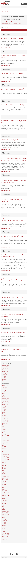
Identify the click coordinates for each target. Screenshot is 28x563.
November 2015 (5, 439)
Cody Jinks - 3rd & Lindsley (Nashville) (12, 73)
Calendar (5, 11)
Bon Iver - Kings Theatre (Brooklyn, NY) (12, 280)
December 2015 (5, 440)
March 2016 (4, 445)
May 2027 (4, 377)
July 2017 (4, 470)
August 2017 (4, 472)
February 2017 (5, 462)
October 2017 (5, 475)
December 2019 (5, 515)
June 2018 (4, 487)
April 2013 (4, 390)
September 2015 (5, 435)
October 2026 (5, 366)
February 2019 (5, 500)
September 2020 (5, 530)
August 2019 (4, 509)
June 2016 (4, 450)
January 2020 (5, 517)
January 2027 (5, 371)
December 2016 (5, 459)
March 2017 (4, 464)
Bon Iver (2, 198)
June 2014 (4, 412)
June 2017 (4, 468)
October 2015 (5, 437)
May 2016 (4, 448)
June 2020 (4, 525)
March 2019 (4, 501)
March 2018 (4, 482)
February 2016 (5, 443)
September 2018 (5, 492)
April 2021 (4, 541)
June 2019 (4, 506)
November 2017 (5, 476)
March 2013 (4, 388)
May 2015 (4, 429)
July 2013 (4, 395)
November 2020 (5, 533)
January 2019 (5, 498)
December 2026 (5, 369)
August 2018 (4, 490)
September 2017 (5, 473)
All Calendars (4, 30)
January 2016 (5, 442)
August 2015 (4, 434)
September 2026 (5, 365)
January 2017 (5, 461)
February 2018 (5, 481)
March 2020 (4, 520)
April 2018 (4, 484)
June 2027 (4, 379)
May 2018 (4, 486)
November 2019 (5, 514)
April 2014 (4, 409)
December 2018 (5, 497)
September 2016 (5, 454)
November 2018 (5, 495)
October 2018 (5, 493)
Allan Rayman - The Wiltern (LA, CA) (12, 38)
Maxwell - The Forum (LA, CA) (10, 140)
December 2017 (5, 478)
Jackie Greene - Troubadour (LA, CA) (12, 236)
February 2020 (5, 519)
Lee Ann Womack (4, 179)
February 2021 (5, 537)
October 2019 (5, 512)
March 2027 (4, 374)
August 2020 (4, 528)
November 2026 (5, 368)
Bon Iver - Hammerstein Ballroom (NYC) (13, 220)
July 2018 (4, 489)
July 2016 (4, 451)
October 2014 (5, 418)
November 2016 (5, 457)
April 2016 (4, 446)
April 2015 (4, 428)
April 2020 (4, 522)
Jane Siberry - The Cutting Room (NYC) (13, 332)
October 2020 (5, 531)
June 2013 (4, 393)
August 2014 (4, 415)
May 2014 (4, 410)
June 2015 (4, 431)
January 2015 (5, 423)
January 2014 (5, 404)
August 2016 (4, 453)
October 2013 (5, 399)
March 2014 (4, 407)
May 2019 (4, 504)
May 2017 (4, 467)
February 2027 (5, 373)
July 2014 (4, 413)
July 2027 (4, 380)
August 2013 (4, 396)
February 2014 (5, 406)
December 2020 (5, 534)
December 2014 (5, 421)
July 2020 (4, 526)
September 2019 (5, 511)
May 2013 (4, 391)
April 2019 (4, 503)
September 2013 (5, 398)
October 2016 (5, 456)
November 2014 (5, 420)
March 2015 (4, 426)
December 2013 (5, 402)
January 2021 (5, 536)
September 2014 (5, 417)
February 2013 (5, 387)
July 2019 (4, 508)
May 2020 (4, 523)
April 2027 (4, 376)
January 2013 (5, 385)
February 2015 (5, 424)
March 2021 (4, 539)
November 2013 (5, 401)
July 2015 (4, 432)
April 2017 (4, 465)
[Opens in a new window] (10, 554)
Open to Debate (4, 157)
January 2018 (5, 479)
